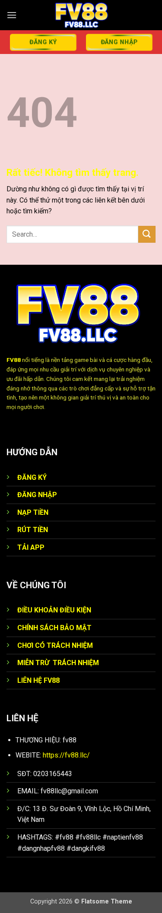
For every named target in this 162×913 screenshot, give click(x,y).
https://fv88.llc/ (66, 755)
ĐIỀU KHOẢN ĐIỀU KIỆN (54, 610)
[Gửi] (147, 234)
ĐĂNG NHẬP (37, 495)
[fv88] (81, 15)
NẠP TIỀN (32, 512)
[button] (11, 14)
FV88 (13, 359)
